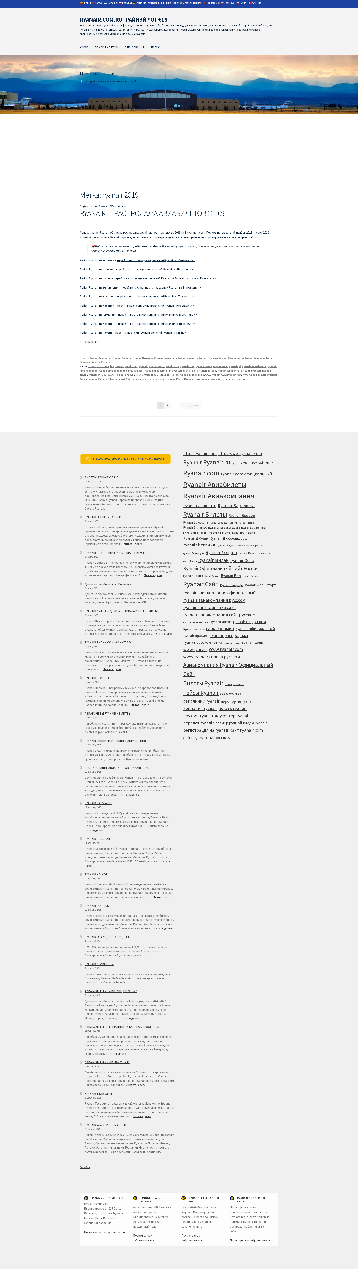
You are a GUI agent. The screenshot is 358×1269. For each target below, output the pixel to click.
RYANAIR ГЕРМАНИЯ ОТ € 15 (103, 517)
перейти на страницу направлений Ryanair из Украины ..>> (156, 260)
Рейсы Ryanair (184, 379)
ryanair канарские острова (196, 622)
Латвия (99, 2)
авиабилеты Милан (231, 693)
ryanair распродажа (192, 374)
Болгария (229, 2)
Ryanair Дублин (195, 538)
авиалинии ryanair (201, 701)
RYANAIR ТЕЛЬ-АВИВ (99, 1093)
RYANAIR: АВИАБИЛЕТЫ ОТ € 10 (106, 1125)
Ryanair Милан (213, 560)
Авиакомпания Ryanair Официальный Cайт (106, 379)
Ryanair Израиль (121, 358)
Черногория (213, 2)
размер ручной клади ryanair (241, 723)
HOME (84, 47)
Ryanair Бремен (242, 515)
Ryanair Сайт (201, 584)
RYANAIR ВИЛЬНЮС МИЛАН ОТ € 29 (108, 642)
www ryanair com (231, 374)
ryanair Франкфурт (260, 584)
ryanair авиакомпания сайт (199, 370)
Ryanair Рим (231, 575)
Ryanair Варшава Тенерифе (242, 522)
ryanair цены (253, 642)
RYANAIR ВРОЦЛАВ (97, 839)
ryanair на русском (249, 621)
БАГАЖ (155, 47)
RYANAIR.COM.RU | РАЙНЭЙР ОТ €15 (123, 19)
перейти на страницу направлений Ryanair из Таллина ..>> (155, 296)
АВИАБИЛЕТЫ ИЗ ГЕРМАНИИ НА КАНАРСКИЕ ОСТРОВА (122, 1027)
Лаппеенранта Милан (234, 684)
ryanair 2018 (156, 366)
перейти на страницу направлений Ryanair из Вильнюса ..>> (153, 278)
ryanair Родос (250, 576)
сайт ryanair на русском (230, 379)
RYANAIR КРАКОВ (96, 874)
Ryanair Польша (207, 358)
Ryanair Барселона (236, 505)
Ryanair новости (187, 358)
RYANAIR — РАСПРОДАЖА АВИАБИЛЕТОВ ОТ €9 (152, 213)
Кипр (198, 2)
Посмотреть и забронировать (104, 1232)
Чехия (243, 2)
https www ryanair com (123, 366)
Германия (141, 2)
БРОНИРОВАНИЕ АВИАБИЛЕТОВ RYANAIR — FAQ (117, 768)
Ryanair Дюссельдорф (228, 538)
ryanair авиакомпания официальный (121, 370)
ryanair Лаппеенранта (250, 545)
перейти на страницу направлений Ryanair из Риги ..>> (151, 332)
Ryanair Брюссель (195, 522)
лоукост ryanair (198, 715)
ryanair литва (221, 622)
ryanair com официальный (212, 366)
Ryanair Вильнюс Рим (219, 532)
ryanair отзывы (98, 374)
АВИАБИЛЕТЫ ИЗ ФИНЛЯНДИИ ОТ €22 (111, 991)
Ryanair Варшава (218, 522)
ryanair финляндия (232, 643)
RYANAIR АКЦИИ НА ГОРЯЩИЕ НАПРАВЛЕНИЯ (115, 740)
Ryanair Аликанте (199, 505)
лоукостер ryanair (144, 379)
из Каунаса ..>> (206, 278)
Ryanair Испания (143, 358)
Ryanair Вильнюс (195, 527)
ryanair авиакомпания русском (163, 370)
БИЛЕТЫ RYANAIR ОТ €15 (101, 477)
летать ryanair (233, 708)
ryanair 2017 (262, 463)
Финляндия (171, 2)
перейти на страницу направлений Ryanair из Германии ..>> (157, 314)
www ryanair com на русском (260, 374)
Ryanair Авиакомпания (218, 495)
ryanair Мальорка (266, 553)
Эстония (112, 2)
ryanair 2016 (241, 463)
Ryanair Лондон (221, 552)
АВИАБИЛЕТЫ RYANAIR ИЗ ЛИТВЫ (108, 713)
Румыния (256, 2)
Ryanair (143, 366)
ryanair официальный (121, 374)
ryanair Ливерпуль (193, 553)
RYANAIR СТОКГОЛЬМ (99, 964)
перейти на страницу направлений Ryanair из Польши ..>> (154, 269)
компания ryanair (200, 708)
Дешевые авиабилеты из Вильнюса (108, 584)
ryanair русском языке (203, 642)
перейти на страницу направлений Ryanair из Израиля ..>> (155, 305)
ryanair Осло (242, 560)
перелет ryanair (165, 379)
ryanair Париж (193, 576)
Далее (194, 405)
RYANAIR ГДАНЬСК (97, 906)
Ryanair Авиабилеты (254, 366)
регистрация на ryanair (205, 730)
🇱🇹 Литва (85, 2)
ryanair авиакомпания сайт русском (239, 370)
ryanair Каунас (226, 545)
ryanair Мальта (190, 561)
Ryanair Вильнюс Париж (194, 533)
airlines (121, 206)
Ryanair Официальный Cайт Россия (157, 374)
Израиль (155, 2)
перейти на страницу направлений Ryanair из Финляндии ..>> (162, 287)
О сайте (85, 1167)
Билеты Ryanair (100, 362)
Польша (126, 2)
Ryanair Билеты (205, 514)
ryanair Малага (247, 553)
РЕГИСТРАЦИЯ (135, 47)
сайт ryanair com (204, 379)
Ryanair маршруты (165, 358)
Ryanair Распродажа (231, 358)
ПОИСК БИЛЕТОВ (106, 47)
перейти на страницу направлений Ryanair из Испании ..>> (157, 323)
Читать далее (89, 342)
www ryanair (212, 374)
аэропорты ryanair (237, 701)
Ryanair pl (235, 366)
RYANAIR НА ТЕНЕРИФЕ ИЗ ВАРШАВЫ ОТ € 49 (115, 552)
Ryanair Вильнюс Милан (254, 527)
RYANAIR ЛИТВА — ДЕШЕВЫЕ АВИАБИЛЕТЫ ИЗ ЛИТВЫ (122, 611)
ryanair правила (196, 635)
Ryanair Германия (100, 358)
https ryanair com (98, 366)
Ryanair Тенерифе (231, 585)
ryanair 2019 (171, 366)
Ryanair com (187, 366)
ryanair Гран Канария (243, 532)
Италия (187, 2)
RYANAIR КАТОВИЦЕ (98, 803)
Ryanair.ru (216, 462)
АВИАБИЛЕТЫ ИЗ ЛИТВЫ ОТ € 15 (107, 1062)
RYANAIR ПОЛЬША (97, 678)
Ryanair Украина (254, 358)
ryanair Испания (199, 545)
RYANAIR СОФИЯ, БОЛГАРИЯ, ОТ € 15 (109, 937)
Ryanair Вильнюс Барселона (224, 527)
